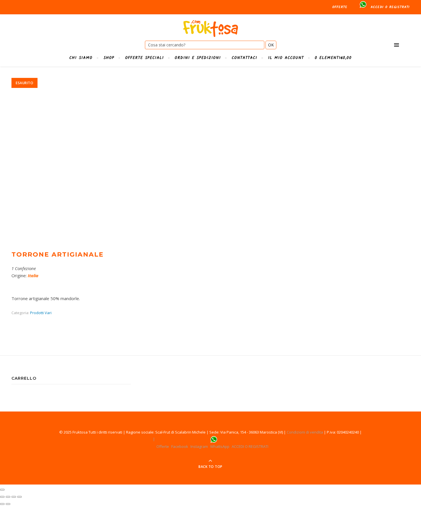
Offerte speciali (144, 58)
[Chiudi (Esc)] (2, 497)
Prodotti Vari (41, 312)
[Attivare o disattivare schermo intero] (13, 497)
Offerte (339, 7)
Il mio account (286, 58)
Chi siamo (81, 58)
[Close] (2, 490)
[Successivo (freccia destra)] (8, 504)
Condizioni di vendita (305, 432)
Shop (108, 58)
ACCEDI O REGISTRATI (390, 7)
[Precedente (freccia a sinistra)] (2, 504)
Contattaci (244, 58)
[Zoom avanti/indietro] (19, 497)
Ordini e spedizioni (198, 58)
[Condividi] (8, 497)
